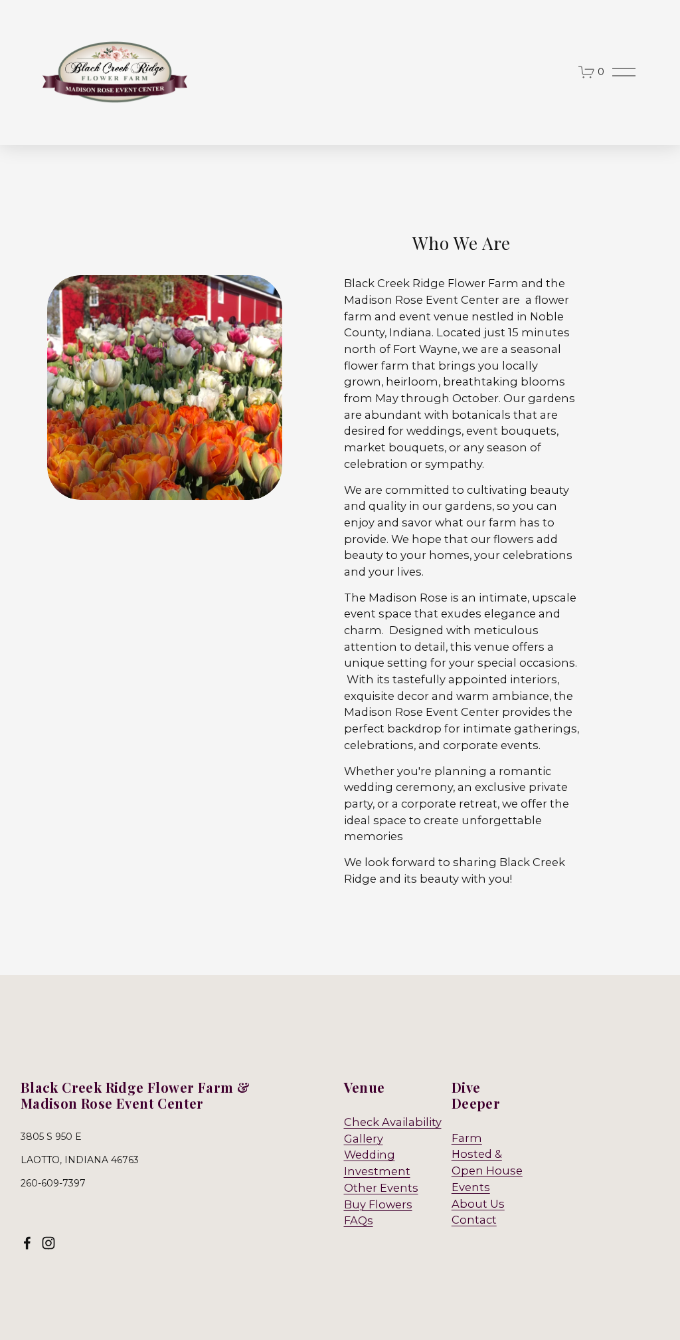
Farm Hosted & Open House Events (487, 1162)
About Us (478, 1203)
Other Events (381, 1187)
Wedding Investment (377, 1163)
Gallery (363, 1138)
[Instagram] (48, 1243)
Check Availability (393, 1122)
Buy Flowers (378, 1204)
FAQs (358, 1220)
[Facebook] (27, 1243)
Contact (474, 1219)
